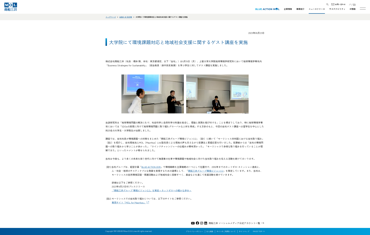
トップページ (111, 17)
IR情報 (353, 8)
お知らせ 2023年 (125, 17)
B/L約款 (210, 231)
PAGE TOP (257, 231)
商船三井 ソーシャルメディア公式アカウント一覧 (234, 223)
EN (354, 4)
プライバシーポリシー (194, 231)
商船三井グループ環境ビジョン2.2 (205, 170)
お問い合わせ (340, 4)
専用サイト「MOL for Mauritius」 (129, 202)
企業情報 (288, 8)
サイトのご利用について (226, 231)
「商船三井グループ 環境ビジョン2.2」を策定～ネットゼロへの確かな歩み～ (152, 190)
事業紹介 (300, 8)
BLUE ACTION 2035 (151, 167)
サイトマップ (244, 231)
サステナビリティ (337, 8)
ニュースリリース (317, 8)
